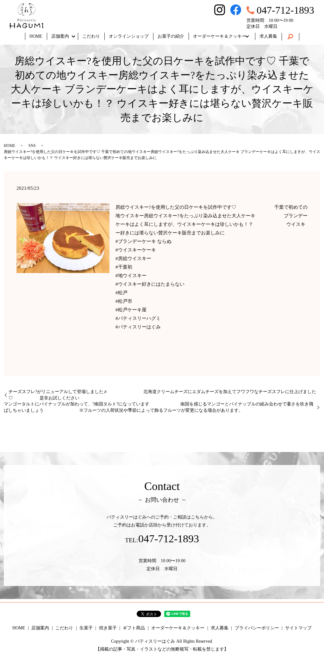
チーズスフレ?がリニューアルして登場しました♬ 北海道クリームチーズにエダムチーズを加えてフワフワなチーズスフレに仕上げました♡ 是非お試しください (162, 394)
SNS (32, 145)
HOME (35, 36)
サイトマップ (298, 628)
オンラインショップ (129, 36)
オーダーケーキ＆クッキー (219, 36)
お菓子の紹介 (171, 36)
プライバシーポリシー (257, 628)
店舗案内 (60, 36)
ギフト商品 (134, 628)
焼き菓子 (108, 628)
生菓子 (86, 628)
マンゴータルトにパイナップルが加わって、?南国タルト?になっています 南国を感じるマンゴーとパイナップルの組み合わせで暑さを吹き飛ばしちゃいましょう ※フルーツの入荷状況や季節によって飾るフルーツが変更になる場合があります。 (158, 407)
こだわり (91, 36)
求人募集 (268, 36)
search (290, 36)
